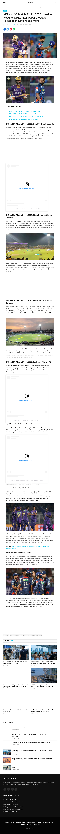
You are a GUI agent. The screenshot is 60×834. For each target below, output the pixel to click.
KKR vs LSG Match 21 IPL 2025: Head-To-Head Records (24, 111)
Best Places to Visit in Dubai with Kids (13, 809)
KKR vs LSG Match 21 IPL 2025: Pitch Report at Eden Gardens (26, 114)
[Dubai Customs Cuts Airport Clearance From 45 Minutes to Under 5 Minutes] (16, 652)
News (9, 7)
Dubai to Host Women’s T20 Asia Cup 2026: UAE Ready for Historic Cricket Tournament (31, 735)
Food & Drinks (20, 822)
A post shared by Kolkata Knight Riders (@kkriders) (26, 420)
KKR (11, 635)
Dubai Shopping (48, 822)
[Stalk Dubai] (30, 2)
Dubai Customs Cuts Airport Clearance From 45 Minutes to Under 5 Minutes (15, 662)
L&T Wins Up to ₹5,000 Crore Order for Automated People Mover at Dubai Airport (42, 685)
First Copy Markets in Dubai (10, 804)
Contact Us (36, 824)
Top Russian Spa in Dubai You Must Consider (15, 802)
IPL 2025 (6, 635)
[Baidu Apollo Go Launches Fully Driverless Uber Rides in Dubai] (16, 700)
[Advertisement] (30, 152)
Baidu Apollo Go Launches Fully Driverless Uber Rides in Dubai (15, 710)
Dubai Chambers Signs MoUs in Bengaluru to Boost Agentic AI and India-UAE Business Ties (43, 662)
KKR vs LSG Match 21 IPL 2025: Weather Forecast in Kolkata (26, 116)
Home (4, 7)
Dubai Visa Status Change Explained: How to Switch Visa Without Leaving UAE (32, 742)
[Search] (56, 2)
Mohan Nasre (11, 24)
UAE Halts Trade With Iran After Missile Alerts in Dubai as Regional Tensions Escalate (43, 710)
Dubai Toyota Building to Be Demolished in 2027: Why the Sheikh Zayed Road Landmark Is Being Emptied (16, 686)
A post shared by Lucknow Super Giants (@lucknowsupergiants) (27, 480)
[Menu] (4, 2)
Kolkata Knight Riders (19, 635)
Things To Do (31, 822)
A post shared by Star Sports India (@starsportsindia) (27, 208)
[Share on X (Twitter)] (7, 29)
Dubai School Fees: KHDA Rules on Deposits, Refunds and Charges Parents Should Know (33, 766)
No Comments (28, 24)
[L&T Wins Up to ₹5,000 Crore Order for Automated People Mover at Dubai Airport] (44, 675)
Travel (39, 822)
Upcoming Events (25, 824)
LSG (28, 635)
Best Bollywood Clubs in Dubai (11, 812)
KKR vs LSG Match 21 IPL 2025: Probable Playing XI (23, 119)
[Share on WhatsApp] (14, 29)
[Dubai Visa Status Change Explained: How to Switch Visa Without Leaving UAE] (7, 744)
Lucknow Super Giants (36, 635)
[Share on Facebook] (4, 29)
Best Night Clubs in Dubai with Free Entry (14, 807)
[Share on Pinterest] (11, 29)
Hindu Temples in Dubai (9, 799)
